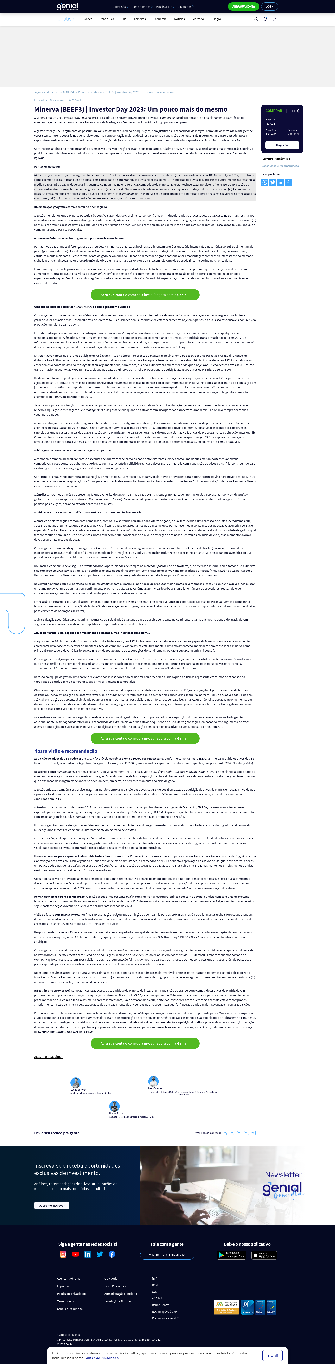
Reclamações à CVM (164, 1311)
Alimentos (53, 92)
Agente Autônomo (69, 1278)
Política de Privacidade (71, 1293)
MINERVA (69, 92)
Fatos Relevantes (115, 1286)
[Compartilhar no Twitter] (272, 182)
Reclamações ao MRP (165, 1318)
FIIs (124, 19)
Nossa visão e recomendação (280, 166)
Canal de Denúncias (70, 1309)
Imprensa (63, 1286)
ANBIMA (157, 1298)
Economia (160, 19)
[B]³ (154, 1278)
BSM (155, 1285)
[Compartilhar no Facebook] (288, 182)
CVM (155, 1292)
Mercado (198, 19)
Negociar (282, 145)
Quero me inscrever (52, 1205)
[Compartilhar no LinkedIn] (280, 182)
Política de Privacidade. (101, 1358)
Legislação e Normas (117, 1301)
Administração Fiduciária (120, 1293)
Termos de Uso (66, 1301)
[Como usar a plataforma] (275, 19)
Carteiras (140, 19)
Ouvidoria (110, 1278)
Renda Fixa (107, 19)
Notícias (179, 19)
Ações (88, 19)
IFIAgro (216, 19)
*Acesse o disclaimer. (68, 1334)
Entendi (272, 1355)
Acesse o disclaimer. (48, 1057)
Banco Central (161, 1305)
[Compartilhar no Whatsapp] (264, 182)
